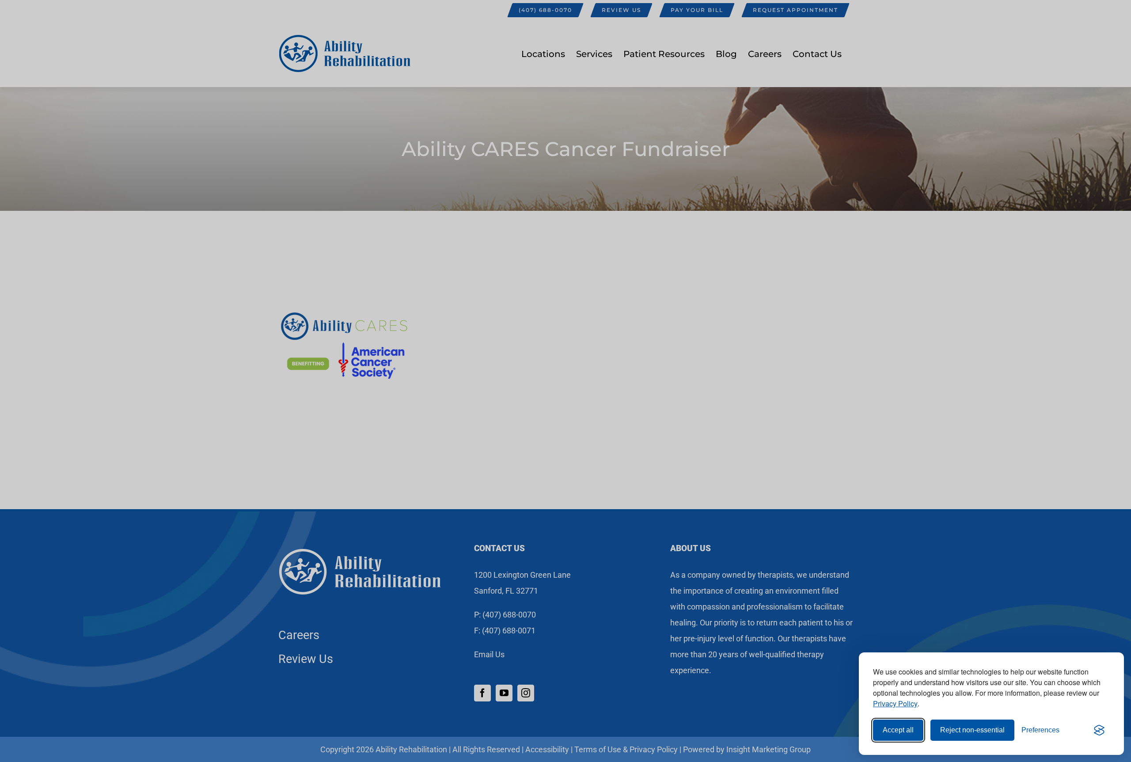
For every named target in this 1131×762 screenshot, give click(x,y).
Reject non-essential (972, 730)
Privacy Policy (895, 703)
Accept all (898, 730)
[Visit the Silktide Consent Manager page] (1099, 730)
